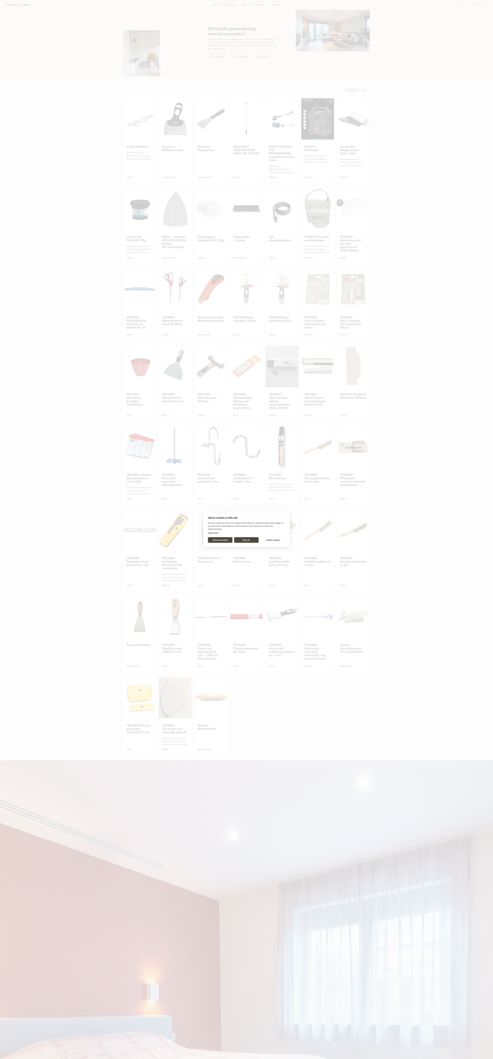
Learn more (213, 532)
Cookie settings (273, 540)
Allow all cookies (220, 540)
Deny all (246, 540)
